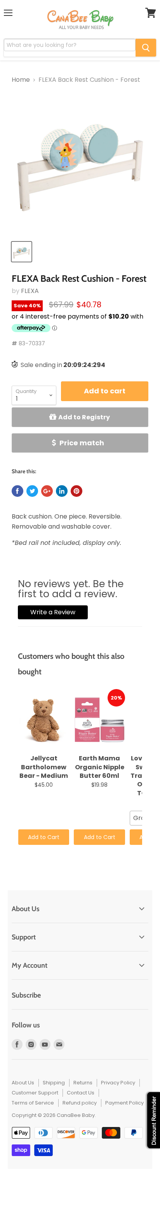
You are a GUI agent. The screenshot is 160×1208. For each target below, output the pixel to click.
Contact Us (80, 1092)
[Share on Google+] (47, 491)
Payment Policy (124, 1102)
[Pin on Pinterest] (76, 491)
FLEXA (30, 290)
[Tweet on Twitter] (32, 491)
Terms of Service (33, 1102)
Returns (82, 1082)
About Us (23, 1082)
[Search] (146, 48)
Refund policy (80, 1102)
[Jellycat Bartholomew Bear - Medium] (43, 720)
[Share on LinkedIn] (62, 491)
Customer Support (35, 1092)
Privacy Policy (118, 1082)
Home (21, 80)
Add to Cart (43, 837)
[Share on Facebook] (17, 491)
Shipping (54, 1082)
